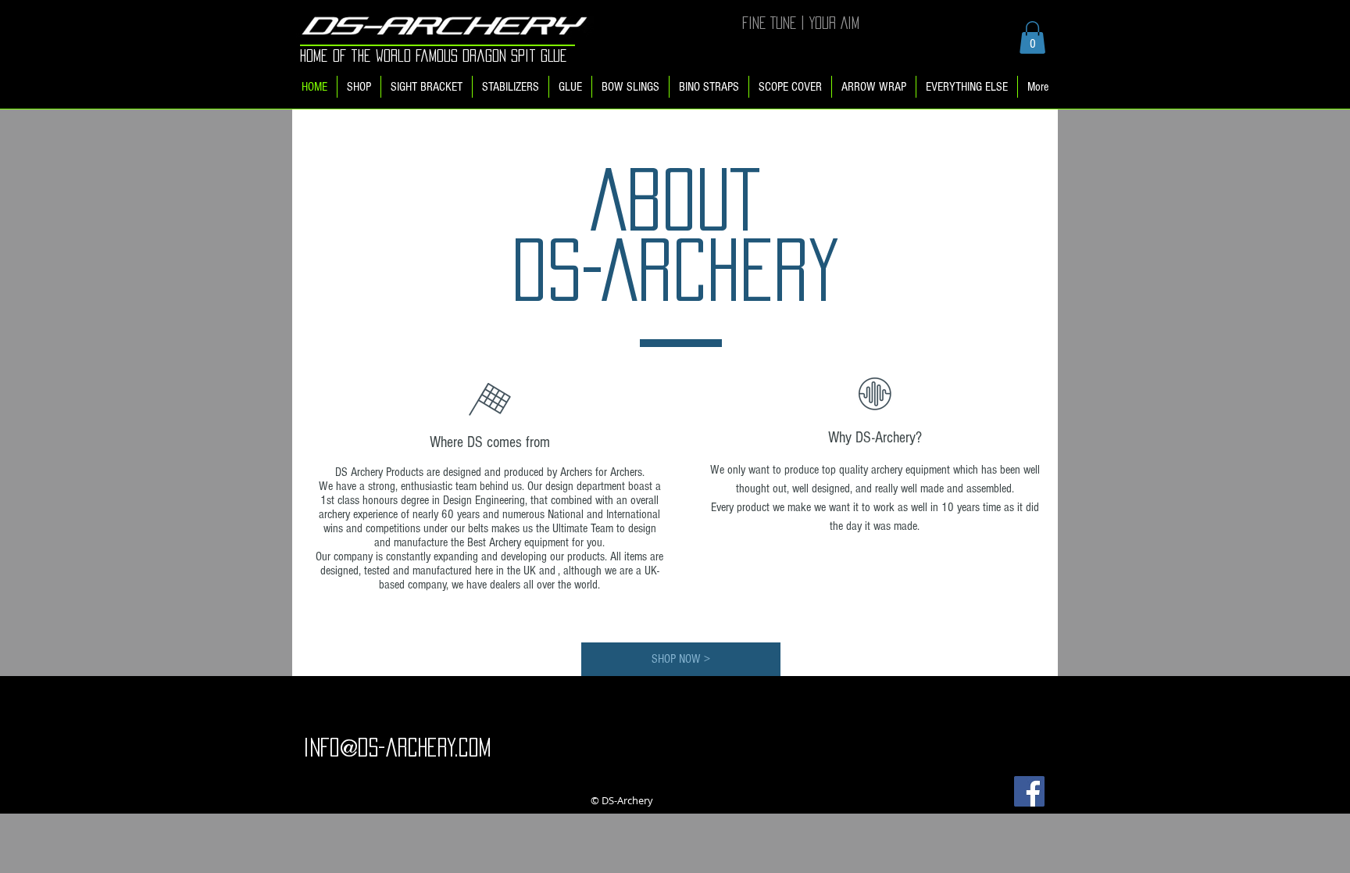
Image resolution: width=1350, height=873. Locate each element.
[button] (1032, 37)
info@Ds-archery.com (397, 747)
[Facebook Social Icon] (1029, 791)
